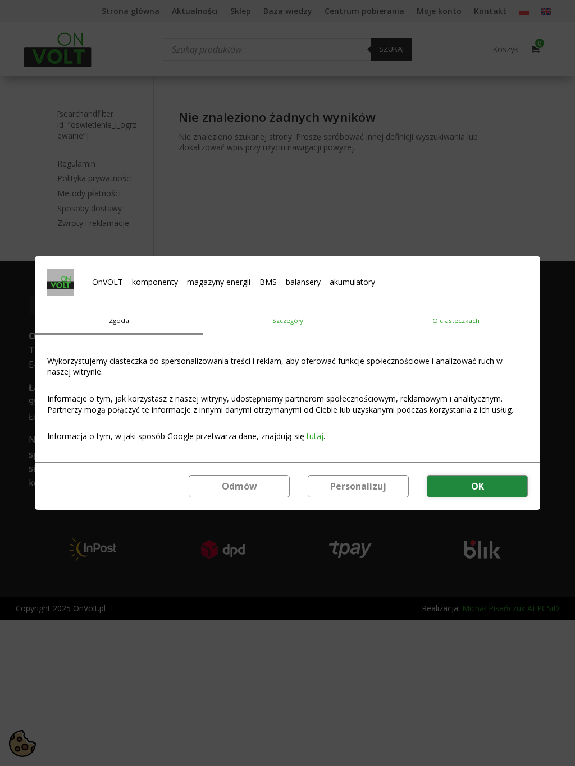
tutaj (315, 436)
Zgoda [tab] (119, 320)
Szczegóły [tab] (287, 320)
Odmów (239, 486)
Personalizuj (358, 486)
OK (477, 486)
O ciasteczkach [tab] (456, 320)
